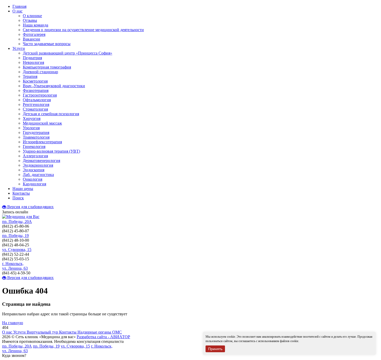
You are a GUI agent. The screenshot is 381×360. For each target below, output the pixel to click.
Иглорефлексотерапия (42, 142)
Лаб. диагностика (38, 174)
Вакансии (31, 39)
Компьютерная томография (47, 67)
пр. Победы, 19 (15, 235)
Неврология (33, 62)
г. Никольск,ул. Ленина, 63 (15, 265)
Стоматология (35, 109)
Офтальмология (37, 100)
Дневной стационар (40, 72)
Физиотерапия (35, 90)
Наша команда (35, 25)
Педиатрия (32, 58)
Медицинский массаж (42, 123)
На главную (12, 323)
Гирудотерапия (36, 132)
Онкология (32, 179)
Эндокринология (38, 165)
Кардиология (34, 184)
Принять (215, 349)
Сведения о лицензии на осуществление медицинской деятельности (83, 30)
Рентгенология (36, 104)
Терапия (30, 76)
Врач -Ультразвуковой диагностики (54, 86)
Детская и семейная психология (51, 114)
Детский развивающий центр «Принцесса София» (67, 53)
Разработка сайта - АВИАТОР (103, 337)
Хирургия (31, 118)
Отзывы (30, 20)
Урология (31, 128)
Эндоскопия (33, 170)
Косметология (35, 81)
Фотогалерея (34, 34)
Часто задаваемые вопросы (46, 44)
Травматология (36, 137)
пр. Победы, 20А (17, 221)
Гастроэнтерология (40, 95)
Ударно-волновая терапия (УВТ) (51, 151)
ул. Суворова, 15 (16, 249)
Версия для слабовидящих (30, 207)
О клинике (32, 15)
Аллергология (35, 156)
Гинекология (34, 146)
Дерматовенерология (41, 160)
